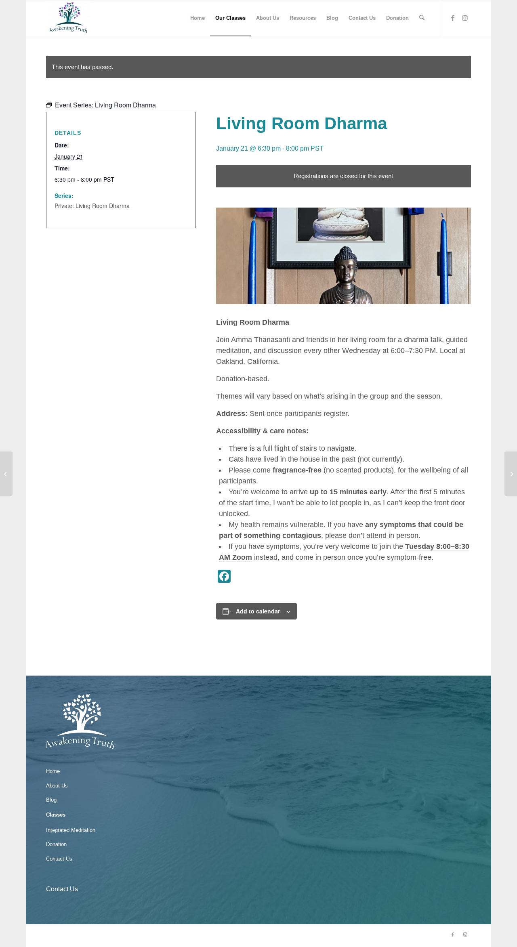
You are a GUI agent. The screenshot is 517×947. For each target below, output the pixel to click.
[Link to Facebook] (453, 18)
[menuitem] (197, 18)
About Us (57, 786)
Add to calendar (258, 611)
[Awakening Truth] (68, 18)
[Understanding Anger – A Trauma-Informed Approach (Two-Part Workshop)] (6, 473)
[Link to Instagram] (465, 18)
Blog (51, 800)
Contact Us (59, 859)
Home (53, 771)
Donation (56, 844)
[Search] (422, 18)
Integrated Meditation (70, 830)
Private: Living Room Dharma (92, 206)
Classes (55, 815)
